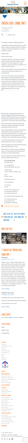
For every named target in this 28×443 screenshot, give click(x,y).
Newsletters (3, 359)
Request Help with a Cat (6, 376)
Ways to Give (6, 395)
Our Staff (3, 357)
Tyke (9, 117)
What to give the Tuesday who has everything (8, 217)
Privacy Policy (5, 436)
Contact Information (16, 436)
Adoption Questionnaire (6, 391)
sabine (16, 206)
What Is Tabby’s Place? (6, 346)
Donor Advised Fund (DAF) (7, 405)
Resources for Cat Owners (7, 377)
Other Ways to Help (5, 410)
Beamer (3, 117)
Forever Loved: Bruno (14, 238)
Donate (4, 12)
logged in (10, 317)
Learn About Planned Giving (7, 409)
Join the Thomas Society (6, 420)
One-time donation (5, 397)
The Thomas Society (5, 418)
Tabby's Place (5, 330)
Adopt (3, 388)
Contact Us (3, 347)
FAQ (2, 355)
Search (4, 426)
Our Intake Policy (5, 352)
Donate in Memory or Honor (7, 399)
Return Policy (4, 393)
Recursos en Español (6, 382)
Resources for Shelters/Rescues (8, 379)
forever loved (9, 206)
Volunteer (5, 385)
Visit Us (3, 354)
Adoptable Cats (4, 389)
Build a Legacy (4, 407)
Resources (5, 374)
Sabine (3, 77)
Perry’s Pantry (4, 381)
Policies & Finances (5, 351)
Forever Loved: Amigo (9, 238)
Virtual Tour (3, 349)
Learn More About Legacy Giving (8, 416)
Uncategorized (5, 333)
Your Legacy (6, 413)
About (3, 342)
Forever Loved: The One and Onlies (19, 238)
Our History (3, 344)
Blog (3, 371)
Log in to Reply (5, 289)
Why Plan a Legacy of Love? (7, 421)
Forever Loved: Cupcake (24, 238)
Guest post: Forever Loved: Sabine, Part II (19, 217)
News (2, 327)
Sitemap (15, 435)
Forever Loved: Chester (4, 238)
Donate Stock (4, 404)
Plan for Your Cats (5, 423)
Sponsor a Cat (4, 401)
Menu (25, 3)
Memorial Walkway (5, 402)
